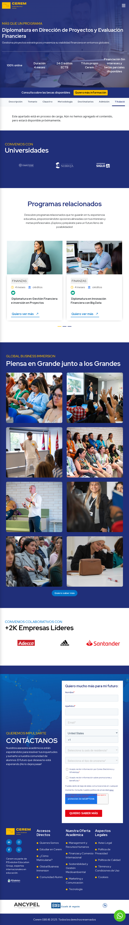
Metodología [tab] (65, 101)
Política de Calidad (109, 860)
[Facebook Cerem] (9, 850)
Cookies (103, 877)
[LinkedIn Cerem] (9, 842)
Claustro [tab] (47, 101)
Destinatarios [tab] (86, 101)
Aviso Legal (105, 843)
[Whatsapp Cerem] (19, 850)
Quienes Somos (49, 843)
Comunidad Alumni (51, 877)
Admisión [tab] (104, 101)
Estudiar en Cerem (51, 849)
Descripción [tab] (15, 101)
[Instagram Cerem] (19, 842)
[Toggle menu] (123, 5)
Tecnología (75, 889)
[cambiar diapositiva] (59, 328)
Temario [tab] (32, 101)
